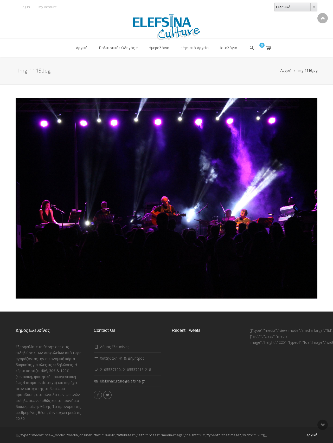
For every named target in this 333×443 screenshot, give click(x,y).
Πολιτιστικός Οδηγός (117, 47)
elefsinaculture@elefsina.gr (122, 381)
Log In (25, 6)
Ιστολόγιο (228, 47)
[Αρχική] (166, 27)
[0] (264, 47)
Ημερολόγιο (159, 47)
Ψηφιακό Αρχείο (195, 47)
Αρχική (81, 47)
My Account (47, 6)
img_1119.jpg (307, 70)
